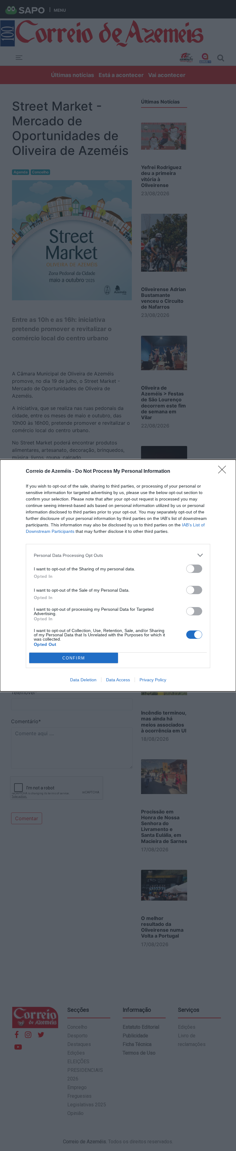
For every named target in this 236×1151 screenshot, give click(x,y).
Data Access (118, 679)
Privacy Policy (153, 679)
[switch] (194, 569)
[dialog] (118, 575)
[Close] (224, 471)
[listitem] (118, 555)
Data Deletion (83, 679)
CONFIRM (73, 658)
